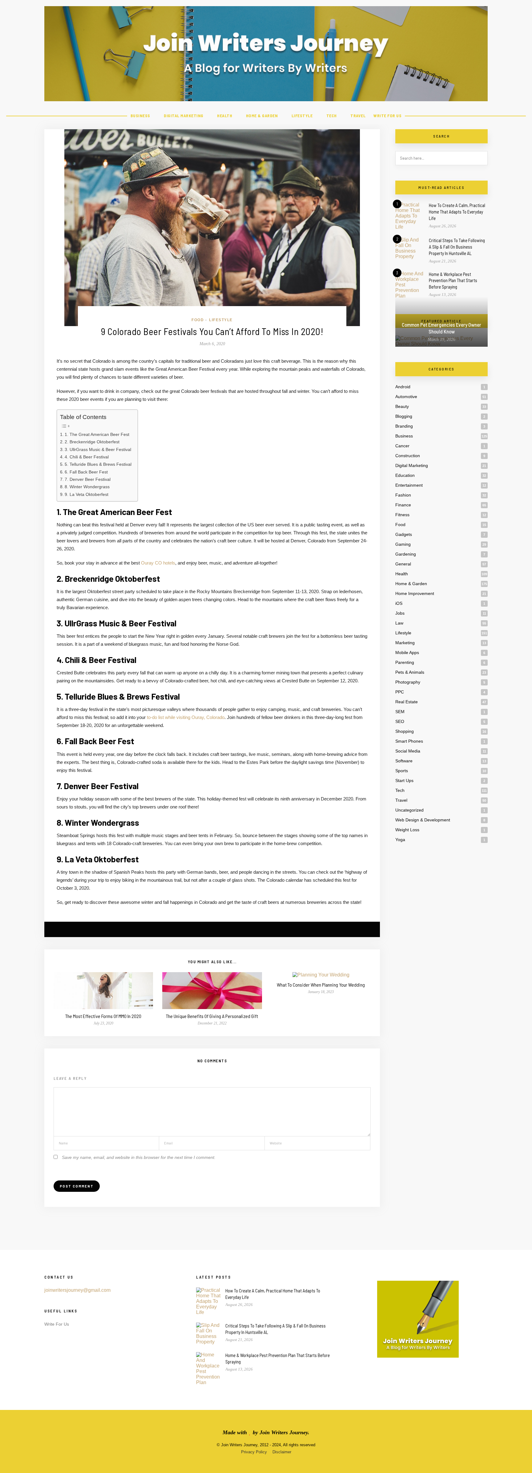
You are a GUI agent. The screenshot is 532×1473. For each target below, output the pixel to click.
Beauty (402, 406)
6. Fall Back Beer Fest (86, 471)
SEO (399, 721)
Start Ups (404, 780)
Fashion (403, 495)
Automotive (406, 396)
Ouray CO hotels (158, 562)
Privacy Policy (254, 1452)
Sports (401, 770)
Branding (404, 426)
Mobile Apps (407, 652)
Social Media (407, 750)
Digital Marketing (184, 115)
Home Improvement (414, 593)
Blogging (403, 416)
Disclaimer (281, 1452)
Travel (357, 115)
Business (140, 115)
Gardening (405, 554)
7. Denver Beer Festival (88, 479)
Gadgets (403, 534)
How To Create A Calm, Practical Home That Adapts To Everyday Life (457, 211)
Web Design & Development (422, 819)
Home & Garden (262, 115)
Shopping (404, 731)
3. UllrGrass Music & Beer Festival (98, 449)
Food (197, 320)
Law (399, 623)
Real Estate (406, 701)
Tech (331, 115)
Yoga (400, 839)
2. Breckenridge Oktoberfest (92, 441)
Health (224, 115)
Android (402, 386)
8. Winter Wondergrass (87, 486)
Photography (407, 682)
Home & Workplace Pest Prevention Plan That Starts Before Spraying (453, 280)
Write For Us (387, 115)
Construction (407, 455)
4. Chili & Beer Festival (87, 456)
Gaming (403, 544)
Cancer (402, 445)
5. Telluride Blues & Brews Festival (98, 464)
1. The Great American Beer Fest (97, 434)
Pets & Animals (409, 672)
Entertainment (409, 485)
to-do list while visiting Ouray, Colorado (185, 717)
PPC (399, 691)
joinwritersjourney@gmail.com (77, 1290)
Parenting (404, 662)
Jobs (400, 613)
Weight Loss (407, 829)
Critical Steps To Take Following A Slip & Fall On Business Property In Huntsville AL (457, 247)
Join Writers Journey (284, 1432)
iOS (398, 603)
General (403, 563)
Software (404, 760)
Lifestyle (302, 115)
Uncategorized (409, 810)
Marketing (405, 642)
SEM (400, 711)
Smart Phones (409, 741)
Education (405, 475)
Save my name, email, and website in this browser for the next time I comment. (139, 1157)
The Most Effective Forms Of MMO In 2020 (103, 1016)
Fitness (402, 514)
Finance (403, 504)
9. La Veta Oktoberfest (86, 494)
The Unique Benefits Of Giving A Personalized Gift (212, 1016)
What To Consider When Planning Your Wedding (321, 985)
